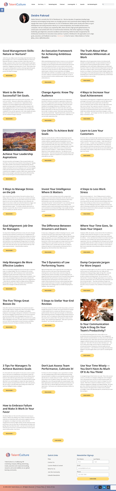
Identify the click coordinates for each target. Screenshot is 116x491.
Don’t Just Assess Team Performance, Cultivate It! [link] (57, 367)
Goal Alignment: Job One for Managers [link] (18, 227)
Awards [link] (82, 4)
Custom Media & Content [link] (55, 465)
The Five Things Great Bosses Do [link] (16, 302)
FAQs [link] (49, 459)
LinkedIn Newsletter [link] (54, 475)
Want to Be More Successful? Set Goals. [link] (16, 94)
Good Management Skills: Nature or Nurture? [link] (18, 52)
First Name (80, 459)
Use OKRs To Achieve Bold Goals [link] (57, 132)
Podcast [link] (62, 4)
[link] (2, 10)
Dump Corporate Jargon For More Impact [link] (95, 264)
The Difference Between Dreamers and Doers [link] (56, 227)
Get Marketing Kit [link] (92, 4)
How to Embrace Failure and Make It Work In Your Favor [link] (18, 409)
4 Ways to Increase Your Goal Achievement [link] (95, 94)
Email (78, 465)
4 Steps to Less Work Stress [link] (93, 190)
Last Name (96, 459)
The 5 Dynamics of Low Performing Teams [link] (56, 264)
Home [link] (33, 4)
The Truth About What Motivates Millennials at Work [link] (95, 54)
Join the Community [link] (54, 472)
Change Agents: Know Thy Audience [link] (57, 94)
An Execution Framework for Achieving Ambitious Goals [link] (57, 54)
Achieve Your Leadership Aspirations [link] (18, 155)
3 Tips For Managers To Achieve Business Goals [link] (17, 367)
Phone (79, 472)
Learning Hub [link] (71, 4)
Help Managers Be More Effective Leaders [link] (17, 264)
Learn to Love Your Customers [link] (91, 132)
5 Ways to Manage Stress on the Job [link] (18, 190)
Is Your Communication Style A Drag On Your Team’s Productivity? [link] (94, 327)
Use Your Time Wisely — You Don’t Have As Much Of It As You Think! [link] (95, 369)
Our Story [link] (40, 4)
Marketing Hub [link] (53, 4)
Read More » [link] (9, 75)
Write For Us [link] (51, 469)
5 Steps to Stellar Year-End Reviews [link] (58, 302)
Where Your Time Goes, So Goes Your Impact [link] (96, 227)
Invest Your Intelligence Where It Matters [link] (56, 190)
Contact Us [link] (51, 462)
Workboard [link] (60, 36)
